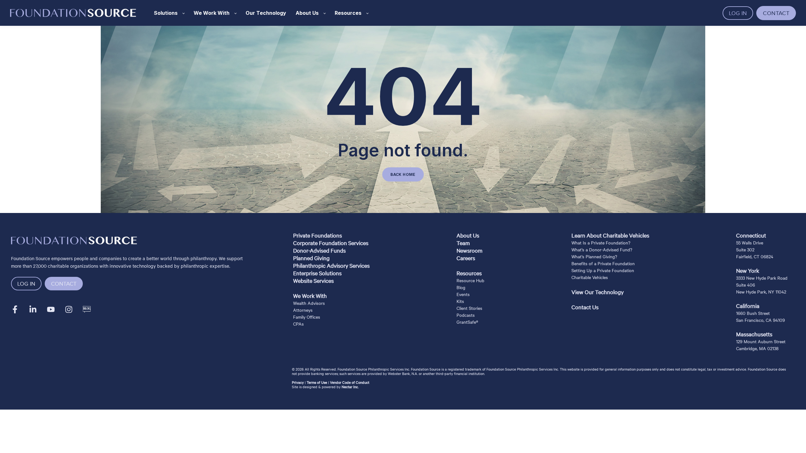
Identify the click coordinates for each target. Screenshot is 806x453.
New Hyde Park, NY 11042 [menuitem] (761, 291)
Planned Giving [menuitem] (311, 257)
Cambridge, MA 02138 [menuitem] (757, 348)
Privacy (298, 382)
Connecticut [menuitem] (751, 235)
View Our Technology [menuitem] (597, 291)
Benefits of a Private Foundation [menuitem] (603, 263)
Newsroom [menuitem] (469, 250)
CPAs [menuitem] (298, 324)
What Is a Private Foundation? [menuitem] (600, 242)
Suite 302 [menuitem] (745, 249)
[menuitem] (331, 288)
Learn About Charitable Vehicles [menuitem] (610, 235)
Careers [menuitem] (466, 257)
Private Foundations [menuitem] (317, 235)
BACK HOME (402, 174)
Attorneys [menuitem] (303, 310)
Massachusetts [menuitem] (754, 334)
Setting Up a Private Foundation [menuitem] (602, 270)
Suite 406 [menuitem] (745, 285)
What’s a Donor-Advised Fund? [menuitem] (601, 249)
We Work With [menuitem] (310, 295)
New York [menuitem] (747, 270)
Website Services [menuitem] (313, 280)
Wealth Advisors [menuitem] (309, 303)
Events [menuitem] (463, 294)
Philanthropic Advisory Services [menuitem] (331, 265)
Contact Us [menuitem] (585, 306)
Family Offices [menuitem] (306, 317)
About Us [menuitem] (468, 235)
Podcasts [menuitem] (466, 315)
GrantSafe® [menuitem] (467, 322)
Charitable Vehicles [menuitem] (589, 277)
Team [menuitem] (463, 242)
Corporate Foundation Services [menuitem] (330, 242)
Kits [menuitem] (460, 301)
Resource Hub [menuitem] (470, 280)
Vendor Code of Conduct (349, 382)
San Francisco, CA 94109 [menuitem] (760, 320)
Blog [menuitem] (461, 287)
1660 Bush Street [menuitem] (753, 313)
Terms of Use (317, 382)
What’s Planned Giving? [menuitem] (594, 256)
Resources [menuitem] (469, 273)
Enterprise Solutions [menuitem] (317, 273)
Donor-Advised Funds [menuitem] (319, 250)
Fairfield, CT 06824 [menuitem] (754, 256)
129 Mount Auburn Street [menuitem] (761, 341)
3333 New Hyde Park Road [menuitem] (761, 278)
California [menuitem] (747, 305)
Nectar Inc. (350, 386)
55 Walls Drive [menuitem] (749, 242)
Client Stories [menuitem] (469, 308)
